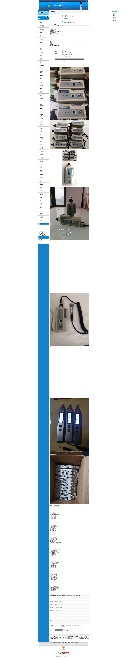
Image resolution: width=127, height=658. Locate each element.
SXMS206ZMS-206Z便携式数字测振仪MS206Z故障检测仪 (70, 636)
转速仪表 (41, 51)
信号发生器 (41, 135)
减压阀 (41, 171)
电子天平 (41, 84)
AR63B (70, 594)
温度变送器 (41, 124)
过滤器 (41, 183)
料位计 (41, 42)
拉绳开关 (41, 32)
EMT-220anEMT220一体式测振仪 (82, 637)
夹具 (40, 204)
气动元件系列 (41, 161)
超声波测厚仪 (41, 98)
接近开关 (40, 240)
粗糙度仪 (41, 95)
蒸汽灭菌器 (41, 210)
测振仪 (41, 88)
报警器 (41, 22)
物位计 (41, 111)
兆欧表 (41, 141)
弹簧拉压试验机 (42, 65)
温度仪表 (41, 150)
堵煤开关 (41, 45)
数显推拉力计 (41, 68)
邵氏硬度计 (41, 72)
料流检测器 (41, 39)
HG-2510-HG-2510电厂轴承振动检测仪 (83, 638)
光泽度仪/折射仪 (42, 216)
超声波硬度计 (41, 71)
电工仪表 (41, 128)
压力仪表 (41, 117)
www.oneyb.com (42, 234)
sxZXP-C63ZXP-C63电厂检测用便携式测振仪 (56, 639)
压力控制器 (41, 121)
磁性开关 (41, 35)
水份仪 (41, 187)
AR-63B (68, 594)
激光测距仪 (41, 52)
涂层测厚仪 (41, 91)
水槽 (40, 200)
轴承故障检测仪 (42, 94)
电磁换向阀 (41, 168)
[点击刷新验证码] (62, 626)
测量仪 (41, 101)
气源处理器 (41, 174)
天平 (40, 81)
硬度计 (41, 69)
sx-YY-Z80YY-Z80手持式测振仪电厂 (83, 636)
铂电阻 (41, 127)
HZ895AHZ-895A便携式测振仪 (66, 637)
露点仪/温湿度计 (42, 190)
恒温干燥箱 (41, 207)
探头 (40, 164)
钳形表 (41, 104)
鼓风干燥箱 (41, 214)
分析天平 (41, 82)
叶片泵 (41, 170)
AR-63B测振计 (64, 594)
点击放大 (55, 24)
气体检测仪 (41, 114)
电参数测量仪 (41, 138)
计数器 (41, 55)
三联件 (41, 180)
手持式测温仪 (41, 157)
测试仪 (41, 197)
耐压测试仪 (41, 144)
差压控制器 (41, 118)
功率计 (41, 134)
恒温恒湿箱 (41, 217)
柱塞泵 (41, 167)
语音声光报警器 (42, 26)
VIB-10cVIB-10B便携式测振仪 (54, 638)
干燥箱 (41, 220)
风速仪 (41, 193)
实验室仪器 (41, 194)
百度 (39, 243)
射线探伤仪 (41, 92)
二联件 (41, 181)
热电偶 (41, 125)
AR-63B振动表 (60, 594)
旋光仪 (41, 206)
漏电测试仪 (41, 147)
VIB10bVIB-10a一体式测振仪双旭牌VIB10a (68, 638)
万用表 (41, 102)
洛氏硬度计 (41, 78)
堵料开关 (41, 38)
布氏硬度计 (41, 75)
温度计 (41, 160)
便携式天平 (41, 85)
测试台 (41, 59)
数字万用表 (41, 105)
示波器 (41, 131)
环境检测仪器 (41, 184)
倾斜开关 (41, 48)
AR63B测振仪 (56, 594)
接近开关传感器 (42, 29)
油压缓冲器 (41, 177)
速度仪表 (41, 49)
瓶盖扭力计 (41, 61)
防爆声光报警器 (42, 25)
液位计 (41, 108)
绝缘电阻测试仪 (42, 148)
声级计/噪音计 (42, 191)
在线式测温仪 (41, 158)
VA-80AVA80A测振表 (52, 636)
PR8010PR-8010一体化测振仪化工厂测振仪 (56, 637)
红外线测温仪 (41, 151)
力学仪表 (41, 58)
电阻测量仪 (41, 137)
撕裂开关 (41, 36)
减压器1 (41, 115)
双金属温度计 (41, 154)
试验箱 (41, 203)
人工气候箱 (41, 213)
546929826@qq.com (44, 235)
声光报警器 (41, 28)
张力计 (41, 62)
